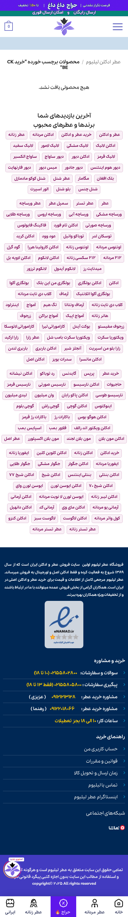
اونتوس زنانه (77, 247)
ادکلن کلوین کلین (51, 453)
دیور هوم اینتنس (105, 167)
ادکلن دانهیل (21, 507)
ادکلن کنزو (17, 518)
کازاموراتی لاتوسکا (19, 326)
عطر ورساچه (30, 203)
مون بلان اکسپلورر (43, 439)
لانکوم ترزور (36, 269)
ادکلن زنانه (83, 453)
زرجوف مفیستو (111, 326)
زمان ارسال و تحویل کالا (96, 773)
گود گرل (13, 247)
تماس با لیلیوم (103, 785)
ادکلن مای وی (73, 507)
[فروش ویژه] (63, 906)
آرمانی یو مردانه (105, 507)
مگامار (83, 178)
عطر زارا (32, 337)
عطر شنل (61, 178)
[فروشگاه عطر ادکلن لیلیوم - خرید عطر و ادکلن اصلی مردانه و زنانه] (64, 26)
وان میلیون (44, 395)
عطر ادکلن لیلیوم (103, 62)
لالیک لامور (50, 146)
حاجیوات (114, 384)
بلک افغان (105, 178)
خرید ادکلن (109, 453)
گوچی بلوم (25, 406)
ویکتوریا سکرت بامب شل (68, 337)
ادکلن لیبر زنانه (104, 497)
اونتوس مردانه (108, 247)
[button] (118, 27)
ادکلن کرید (25, 236)
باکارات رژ (62, 417)
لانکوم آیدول (64, 269)
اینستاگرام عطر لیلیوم (96, 797)
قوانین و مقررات (102, 761)
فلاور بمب (57, 428)
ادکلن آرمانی (21, 497)
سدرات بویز (62, 359)
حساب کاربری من (101, 749)
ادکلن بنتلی (109, 475)
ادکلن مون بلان (111, 439)
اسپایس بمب (29, 428)
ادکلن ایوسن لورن (66, 486)
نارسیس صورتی (52, 384)
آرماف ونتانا (74, 305)
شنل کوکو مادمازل (30, 178)
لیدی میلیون (16, 395)
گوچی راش (50, 406)
